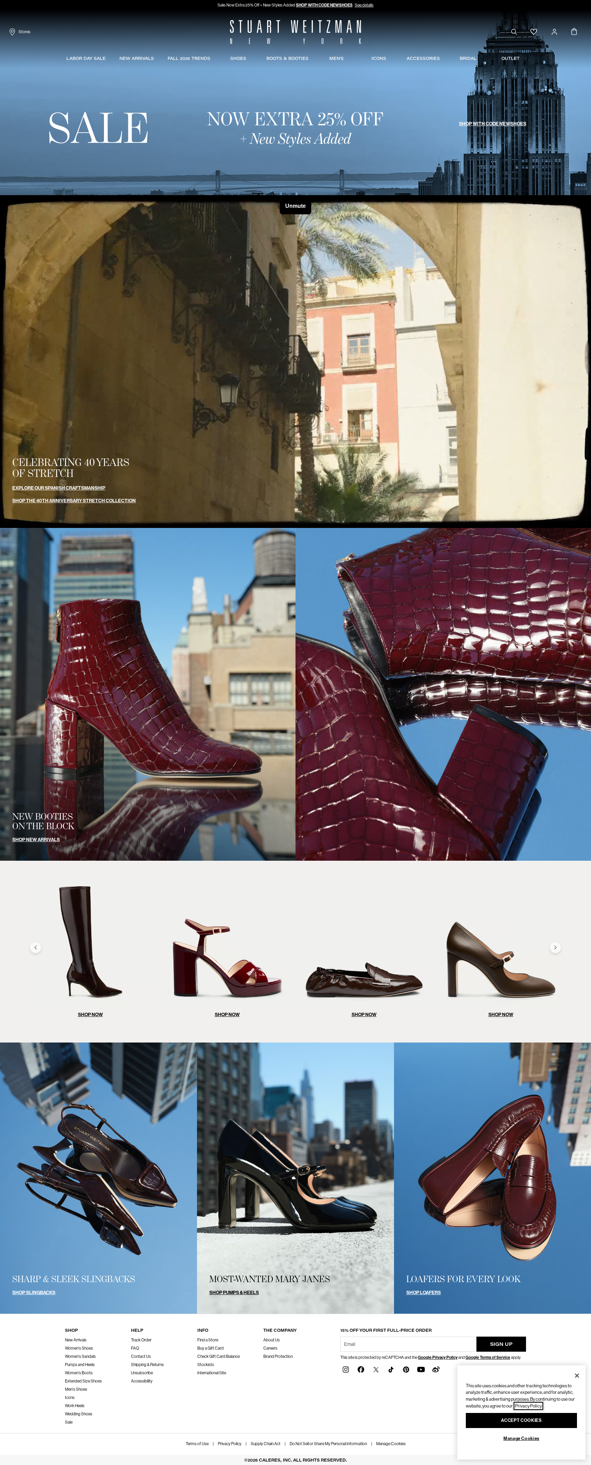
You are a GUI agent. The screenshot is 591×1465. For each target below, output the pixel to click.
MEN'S (336, 58)
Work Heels (74, 1405)
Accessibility (142, 1381)
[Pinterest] (405, 1369)
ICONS (378, 58)
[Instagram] (345, 1369)
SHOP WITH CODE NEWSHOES (324, 5)
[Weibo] (436, 1369)
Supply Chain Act (265, 1443)
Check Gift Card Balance (218, 1356)
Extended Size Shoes (83, 1381)
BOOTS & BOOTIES (287, 58)
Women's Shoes (79, 1348)
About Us (271, 1340)
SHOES (238, 58)
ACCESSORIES (423, 58)
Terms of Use (197, 1443)
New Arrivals (76, 1340)
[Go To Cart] (574, 32)
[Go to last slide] (35, 947)
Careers (270, 1348)
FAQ (135, 1348)
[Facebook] (360, 1369)
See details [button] (364, 5)
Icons (70, 1397)
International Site (211, 1373)
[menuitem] (86, 59)
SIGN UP (501, 1344)
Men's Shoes (76, 1389)
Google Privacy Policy (438, 1357)
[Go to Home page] (295, 32)
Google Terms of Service (487, 1357)
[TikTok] (390, 1369)
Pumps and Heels (80, 1364)
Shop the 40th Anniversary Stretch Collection (74, 501)
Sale (69, 1422)
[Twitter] (375, 1369)
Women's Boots (79, 1373)
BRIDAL (468, 58)
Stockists (205, 1364)
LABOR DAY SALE (86, 58)
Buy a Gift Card (210, 1348)
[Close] (577, 1375)
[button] (109, 58)
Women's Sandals (80, 1356)
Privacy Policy (229, 1443)
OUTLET (510, 58)
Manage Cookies (391, 1443)
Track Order (141, 1340)
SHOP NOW (90, 1015)
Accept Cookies (521, 1420)
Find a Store (207, 1340)
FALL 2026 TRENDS (189, 58)
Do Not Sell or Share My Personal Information (328, 1443)
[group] (90, 947)
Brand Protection (278, 1356)
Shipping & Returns (147, 1364)
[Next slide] (555, 947)
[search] (514, 32)
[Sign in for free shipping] (554, 31)
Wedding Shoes (78, 1414)
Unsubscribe (142, 1373)
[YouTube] (421, 1369)
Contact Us (141, 1356)
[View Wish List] (533, 31)
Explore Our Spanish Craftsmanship (58, 488)
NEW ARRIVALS (136, 58)
